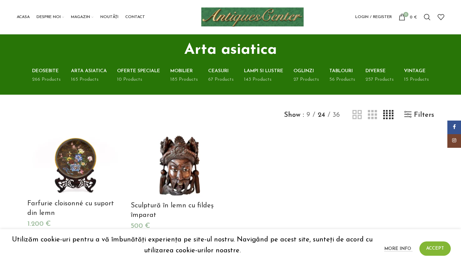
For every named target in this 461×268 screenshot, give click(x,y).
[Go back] (175, 50)
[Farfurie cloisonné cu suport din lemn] (75, 164)
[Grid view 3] (372, 115)
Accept (435, 248)
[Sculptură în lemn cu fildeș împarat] (179, 165)
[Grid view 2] (357, 115)
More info (398, 249)
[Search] (427, 17)
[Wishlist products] (441, 17)
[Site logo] (252, 16)
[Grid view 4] (388, 115)
